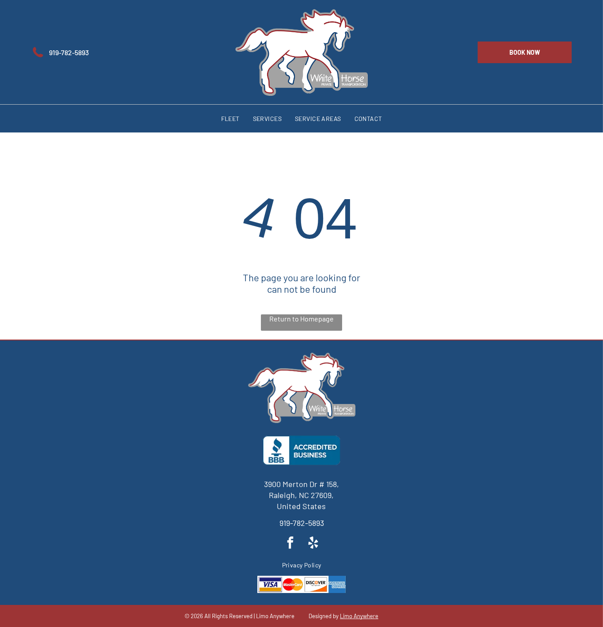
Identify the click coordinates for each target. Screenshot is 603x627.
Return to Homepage (301, 318)
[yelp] (313, 544)
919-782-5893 (301, 523)
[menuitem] (230, 119)
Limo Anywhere (359, 615)
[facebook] (290, 544)
